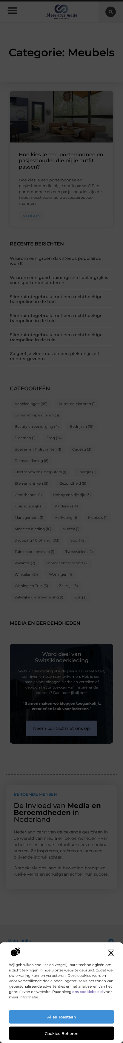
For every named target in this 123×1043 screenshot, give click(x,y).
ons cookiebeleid (87, 991)
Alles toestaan (61, 1017)
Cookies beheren (62, 1033)
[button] (111, 953)
